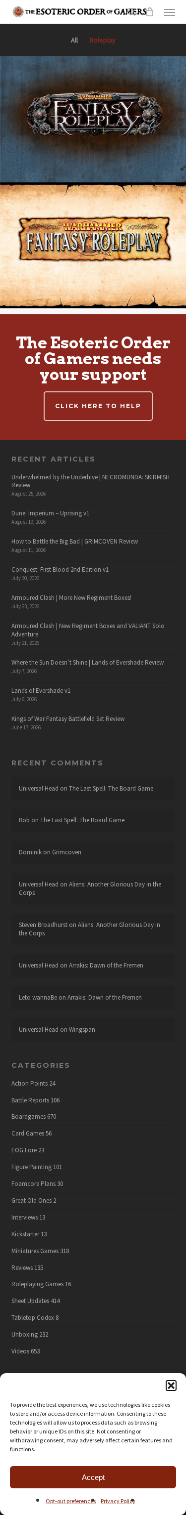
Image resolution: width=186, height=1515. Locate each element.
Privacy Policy (118, 1501)
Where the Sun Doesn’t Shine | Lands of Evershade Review (87, 662)
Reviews (22, 1268)
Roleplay (103, 40)
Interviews (24, 1217)
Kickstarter (25, 1234)
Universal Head (39, 788)
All (74, 40)
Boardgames (28, 1117)
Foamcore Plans (33, 1184)
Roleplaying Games (37, 1284)
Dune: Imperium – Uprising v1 (50, 513)
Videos (20, 1351)
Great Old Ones (31, 1201)
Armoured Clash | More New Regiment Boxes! (71, 597)
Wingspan (82, 1029)
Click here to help (98, 406)
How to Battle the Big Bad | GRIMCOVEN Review (74, 541)
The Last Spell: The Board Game (111, 788)
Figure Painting (31, 1167)
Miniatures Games (35, 1251)
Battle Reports (30, 1100)
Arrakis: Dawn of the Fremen (106, 965)
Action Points (29, 1084)
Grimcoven (66, 852)
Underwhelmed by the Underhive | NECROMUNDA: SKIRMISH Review (90, 481)
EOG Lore (24, 1150)
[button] (171, 1385)
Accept (93, 1477)
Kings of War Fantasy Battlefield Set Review (67, 719)
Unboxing (24, 1335)
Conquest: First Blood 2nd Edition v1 (60, 569)
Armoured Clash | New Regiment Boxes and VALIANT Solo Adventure (88, 630)
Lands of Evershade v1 (40, 690)
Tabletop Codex (32, 1318)
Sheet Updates (30, 1301)
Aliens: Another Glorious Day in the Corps (90, 888)
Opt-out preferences (71, 1501)
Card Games (27, 1133)
